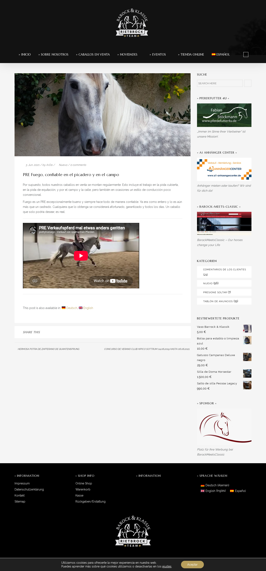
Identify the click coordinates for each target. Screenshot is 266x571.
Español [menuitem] (240, 491)
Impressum (22, 483)
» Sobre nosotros (53, 54)
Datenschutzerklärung (29, 489)
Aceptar (192, 564)
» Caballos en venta (93, 54)
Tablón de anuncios (218, 301)
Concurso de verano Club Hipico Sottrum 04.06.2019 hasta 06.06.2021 (147, 349)
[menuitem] (221, 54)
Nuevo (63, 164)
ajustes (166, 566)
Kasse (79, 495)
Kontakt (20, 495)
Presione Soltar (215, 292)
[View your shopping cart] (245, 54)
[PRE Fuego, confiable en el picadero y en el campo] (151, 332)
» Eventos (157, 54)
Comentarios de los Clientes (224, 269)
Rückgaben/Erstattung (90, 501)
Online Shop (83, 483)
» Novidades (127, 54)
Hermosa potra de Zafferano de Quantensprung (48, 349)
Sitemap (20, 501)
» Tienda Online (190, 54)
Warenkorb (82, 489)
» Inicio (25, 54)
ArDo (49, 164)
